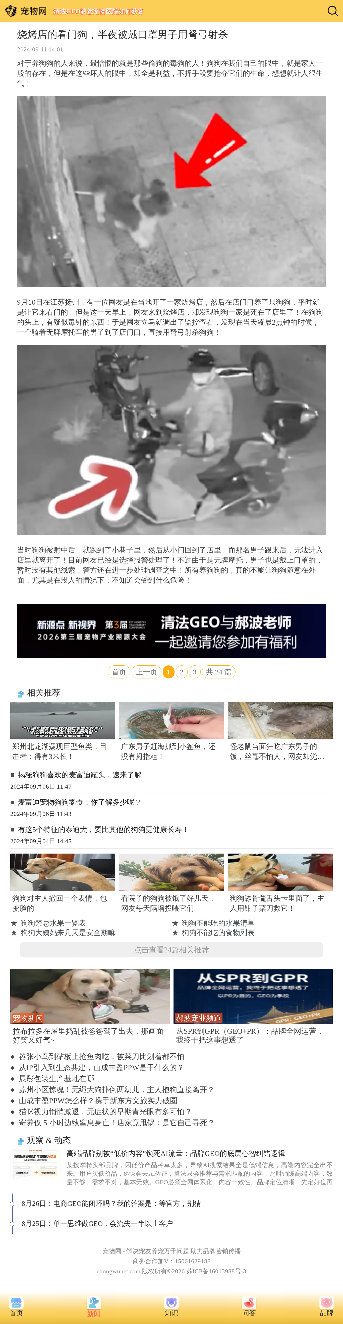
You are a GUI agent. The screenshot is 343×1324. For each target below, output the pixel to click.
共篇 (219, 672)
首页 (119, 672)
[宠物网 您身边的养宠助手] (25, 11)
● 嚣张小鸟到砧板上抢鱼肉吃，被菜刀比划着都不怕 (97, 1056)
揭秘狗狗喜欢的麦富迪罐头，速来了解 (80, 775)
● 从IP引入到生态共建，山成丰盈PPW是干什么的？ (97, 1067)
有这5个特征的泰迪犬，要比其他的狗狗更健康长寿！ (103, 829)
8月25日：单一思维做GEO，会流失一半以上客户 (97, 1223)
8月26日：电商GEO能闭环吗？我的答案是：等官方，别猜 (111, 1203)
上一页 (146, 672)
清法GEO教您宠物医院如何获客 (98, 11)
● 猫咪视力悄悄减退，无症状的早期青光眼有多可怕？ (101, 1111)
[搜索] (332, 11)
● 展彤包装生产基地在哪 (52, 1078)
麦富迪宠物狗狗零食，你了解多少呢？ (80, 802)
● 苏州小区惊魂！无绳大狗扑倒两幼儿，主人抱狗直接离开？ (112, 1089)
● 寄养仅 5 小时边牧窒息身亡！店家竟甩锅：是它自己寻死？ (112, 1123)
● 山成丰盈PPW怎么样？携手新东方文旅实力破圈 (94, 1100)
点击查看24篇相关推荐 (171, 950)
